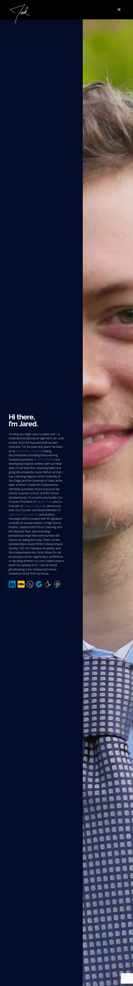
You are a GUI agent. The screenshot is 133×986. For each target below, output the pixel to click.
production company (29, 451)
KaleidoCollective (33, 506)
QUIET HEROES (44, 459)
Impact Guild (44, 502)
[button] (119, 9)
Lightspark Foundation (23, 514)
